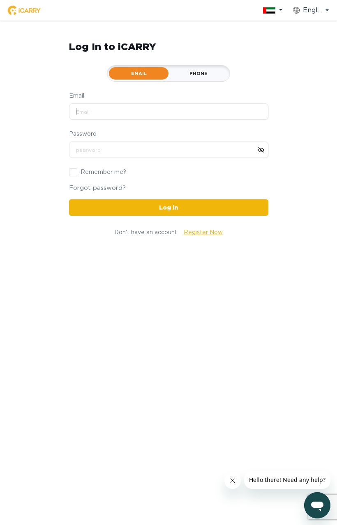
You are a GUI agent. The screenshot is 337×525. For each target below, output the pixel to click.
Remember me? (103, 172)
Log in (168, 207)
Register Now (203, 232)
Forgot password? (97, 188)
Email (76, 95)
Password (83, 133)
